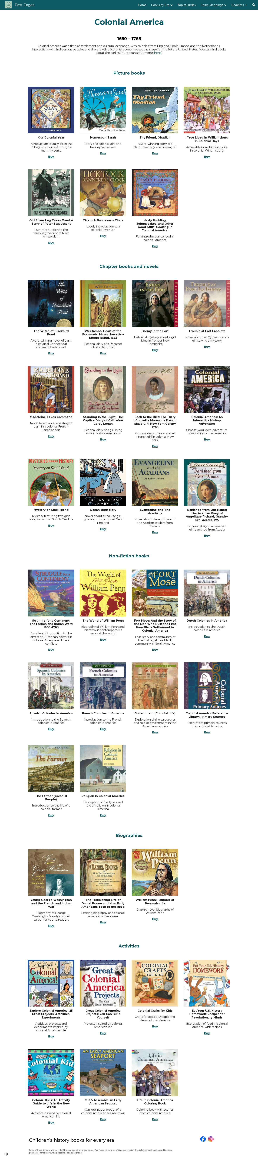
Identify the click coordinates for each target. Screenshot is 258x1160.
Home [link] (142, 5)
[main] (129, 22)
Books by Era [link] (160, 5)
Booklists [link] (237, 5)
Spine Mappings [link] (212, 5)
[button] (254, 5)
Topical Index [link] (186, 5)
